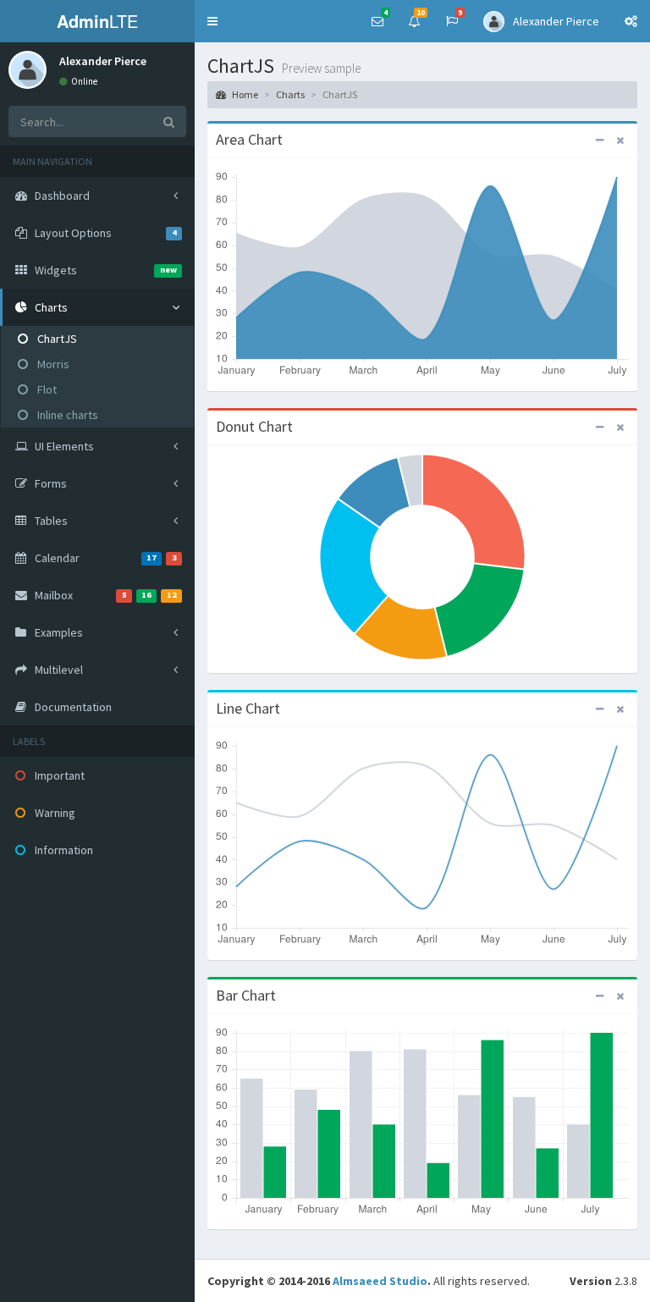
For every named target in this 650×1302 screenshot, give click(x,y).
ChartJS (56, 338)
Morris (52, 364)
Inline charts (66, 414)
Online (83, 81)
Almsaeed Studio (380, 1280)
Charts (290, 94)
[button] (212, 21)
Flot (46, 389)
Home (244, 94)
